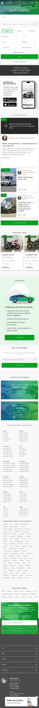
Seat (4, 570)
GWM (27, 541)
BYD (10, 531)
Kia (21, 446)
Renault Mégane (8, 484)
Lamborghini (13, 548)
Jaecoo (17, 546)
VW (4, 507)
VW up (5, 516)
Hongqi (12, 543)
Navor (28, 560)
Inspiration (5, 670)
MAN (4, 556)
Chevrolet (6, 534)
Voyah (21, 575)
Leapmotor (16, 551)
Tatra (17, 573)
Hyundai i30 (7, 452)
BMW (21, 431)
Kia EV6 (22, 452)
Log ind (33, 2)
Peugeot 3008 (24, 467)
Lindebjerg (14, 553)
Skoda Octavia (24, 486)
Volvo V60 (23, 497)
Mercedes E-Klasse (9, 467)
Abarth (5, 524)
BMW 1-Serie (24, 433)
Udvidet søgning (19, 62)
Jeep (30, 546)
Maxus (19, 556)
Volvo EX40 (23, 495)
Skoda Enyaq (24, 482)
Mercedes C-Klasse (9, 465)
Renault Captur (8, 480)
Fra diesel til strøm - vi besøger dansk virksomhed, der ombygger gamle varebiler (26, 207)
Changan (25, 531)
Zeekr (27, 577)
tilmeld (19, 628)
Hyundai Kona (8, 456)
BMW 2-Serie (24, 435)
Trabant (24, 573)
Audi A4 (5, 435)
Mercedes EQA (8, 469)
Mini (31, 558)
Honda (5, 543)
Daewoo (12, 536)
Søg (19, 56)
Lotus (22, 553)
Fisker (5, 541)
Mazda (25, 556)
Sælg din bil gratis (21, 68)
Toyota (5, 491)
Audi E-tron (7, 439)
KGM (4, 548)
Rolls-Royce (21, 568)
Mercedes (6, 461)
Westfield (6, 577)
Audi (4, 431)
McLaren (6, 558)
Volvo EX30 (23, 493)
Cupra (29, 534)
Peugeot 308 (24, 469)
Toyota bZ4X (7, 495)
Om (3, 648)
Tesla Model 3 (24, 509)
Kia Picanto (23, 454)
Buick (5, 531)
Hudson (20, 543)
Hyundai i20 (7, 450)
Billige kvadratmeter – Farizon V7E (26, 178)
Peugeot (22, 461)
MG (20, 558)
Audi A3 (5, 433)
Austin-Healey (7, 529)
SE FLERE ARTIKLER (19, 223)
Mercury (14, 558)
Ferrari (24, 539)
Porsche (5, 568)
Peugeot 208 (24, 465)
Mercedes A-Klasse (9, 463)
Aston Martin (14, 526)
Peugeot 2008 (24, 463)
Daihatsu (20, 536)
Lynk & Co (29, 553)
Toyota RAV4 (7, 499)
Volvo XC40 (23, 499)
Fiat (30, 539)
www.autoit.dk (14, 695)
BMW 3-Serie (24, 437)
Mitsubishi (6, 560)
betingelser (9, 618)
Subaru (25, 570)
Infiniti (5, 546)
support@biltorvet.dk (17, 693)
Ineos (27, 543)
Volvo (21, 491)
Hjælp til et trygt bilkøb (20, 70)
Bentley (27, 529)
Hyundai (6, 446)
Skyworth (11, 570)
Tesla (21, 507)
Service (4, 664)
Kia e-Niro (23, 450)
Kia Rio (22, 456)
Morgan (15, 560)
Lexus (24, 551)
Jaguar (24, 546)
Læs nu (5, 158)
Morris (22, 560)
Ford (11, 541)
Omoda (17, 563)
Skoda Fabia (24, 484)
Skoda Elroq (23, 480)
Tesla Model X (24, 513)
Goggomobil (19, 541)
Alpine (5, 526)
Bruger (4, 659)
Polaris (20, 565)
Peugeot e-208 (24, 471)
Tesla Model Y (24, 514)
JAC (11, 546)
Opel (24, 563)
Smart (19, 570)
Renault (5, 476)
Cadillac (17, 531)
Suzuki (5, 573)
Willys (14, 577)
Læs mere (19, 337)
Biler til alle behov (21, 73)
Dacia (5, 536)
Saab (11, 573)
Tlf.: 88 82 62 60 (14, 688)
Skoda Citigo (24, 478)
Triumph (6, 575)
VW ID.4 (5, 513)
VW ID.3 (5, 511)
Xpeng (20, 577)
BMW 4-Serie (24, 439)
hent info (19, 365)
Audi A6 (5, 437)
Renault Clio (7, 482)
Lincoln (5, 553)
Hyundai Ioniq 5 (8, 454)
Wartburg (29, 575)
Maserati (11, 556)
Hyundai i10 (7, 448)
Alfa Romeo (25, 524)
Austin (23, 526)
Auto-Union (18, 529)
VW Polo (6, 514)
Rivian (13, 568)
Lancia (22, 548)
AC (11, 524)
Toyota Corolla (7, 497)
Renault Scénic (8, 486)
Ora (29, 563)
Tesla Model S (24, 511)
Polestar (27, 565)
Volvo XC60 (23, 501)
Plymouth (13, 565)
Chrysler (14, 534)
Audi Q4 (6, 441)
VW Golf (5, 509)
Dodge (5, 539)
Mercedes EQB (8, 471)
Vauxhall (14, 575)
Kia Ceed (22, 448)
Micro (25, 558)
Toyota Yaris (7, 501)
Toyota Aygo (7, 493)
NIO (4, 563)
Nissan (10, 563)
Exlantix (17, 539)
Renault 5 (6, 478)
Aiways (16, 524)
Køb (3, 653)
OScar (5, 565)
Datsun (28, 536)
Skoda (22, 476)
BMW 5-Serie (24, 441)
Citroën (22, 534)
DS (11, 539)
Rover (29, 568)
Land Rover (7, 551)
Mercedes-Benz (7, 594)
